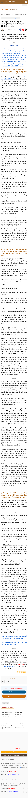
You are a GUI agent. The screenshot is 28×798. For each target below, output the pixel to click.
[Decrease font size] (23, 14)
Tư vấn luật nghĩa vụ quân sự (8, 725)
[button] (26, 30)
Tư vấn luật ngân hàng (19, 725)
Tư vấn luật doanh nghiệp (7, 712)
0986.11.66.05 (12, 771)
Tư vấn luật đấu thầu (19, 723)
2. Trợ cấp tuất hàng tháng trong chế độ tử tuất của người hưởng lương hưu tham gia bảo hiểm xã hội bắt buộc (14, 57)
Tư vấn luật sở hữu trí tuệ (7, 716)
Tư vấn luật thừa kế (19, 718)
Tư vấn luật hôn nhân (19, 720)
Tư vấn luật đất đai (5, 720)
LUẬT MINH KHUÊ (11, 2)
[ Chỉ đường (23, 767)
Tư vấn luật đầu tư (18, 712)
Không (7, 681)
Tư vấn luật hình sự (19, 716)
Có (3, 681)
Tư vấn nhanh (14, 692)
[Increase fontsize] (26, 14)
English (24, 5)
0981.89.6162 (12, 788)
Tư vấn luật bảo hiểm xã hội (7, 721)
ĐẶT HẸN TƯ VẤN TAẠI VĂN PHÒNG (14, 755)
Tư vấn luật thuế (18, 714)
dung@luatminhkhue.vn (12, 791)
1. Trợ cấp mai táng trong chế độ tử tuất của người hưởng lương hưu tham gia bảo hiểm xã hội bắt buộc (14, 51)
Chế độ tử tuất (5, 703)
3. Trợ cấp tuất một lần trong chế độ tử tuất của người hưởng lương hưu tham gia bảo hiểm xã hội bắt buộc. (14, 64)
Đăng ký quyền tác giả (19, 727)
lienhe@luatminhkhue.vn (9, 666)
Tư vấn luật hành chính (6, 723)
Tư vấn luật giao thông (19, 721)
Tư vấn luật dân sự (5, 718)
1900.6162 (17, 749)
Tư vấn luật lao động (6, 714)
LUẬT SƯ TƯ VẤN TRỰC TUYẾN (14, 752)
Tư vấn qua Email (14, 696)
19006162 (20, 664)
